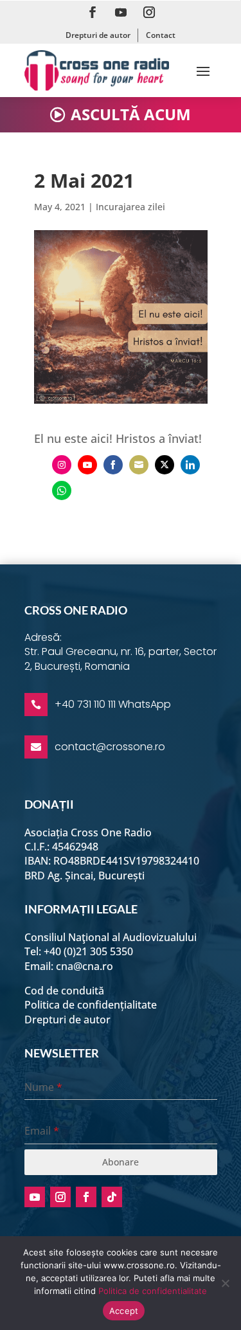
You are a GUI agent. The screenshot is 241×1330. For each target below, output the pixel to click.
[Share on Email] (138, 464)
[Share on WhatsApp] (61, 490)
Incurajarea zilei (130, 207)
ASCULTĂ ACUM (131, 114)
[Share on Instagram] (61, 464)
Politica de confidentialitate (152, 1291)
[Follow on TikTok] (112, 1197)
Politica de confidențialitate (90, 1005)
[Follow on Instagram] (149, 12)
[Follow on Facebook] (92, 12)
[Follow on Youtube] (120, 12)
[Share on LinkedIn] (190, 464)
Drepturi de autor (98, 35)
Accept (124, 1311)
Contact (160, 35)
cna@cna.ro (84, 966)
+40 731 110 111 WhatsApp (113, 704)
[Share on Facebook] (113, 464)
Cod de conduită (64, 991)
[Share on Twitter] (164, 464)
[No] (225, 1283)
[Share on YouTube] (87, 464)
